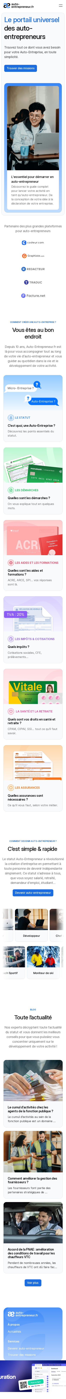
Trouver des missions (22, 1354)
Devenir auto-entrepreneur (26, 1348)
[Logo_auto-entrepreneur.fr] (19, 5)
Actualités (14, 1331)
